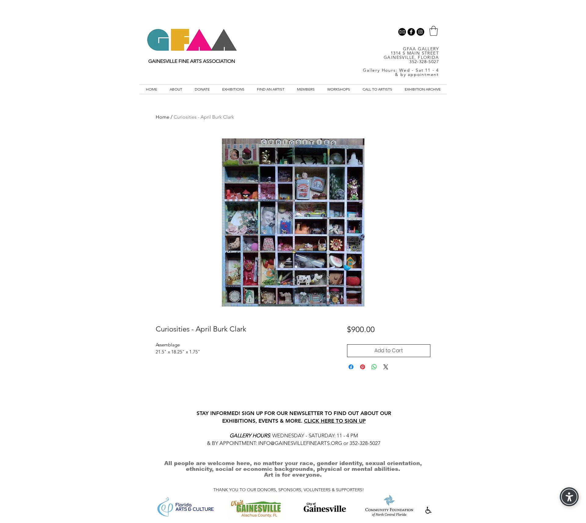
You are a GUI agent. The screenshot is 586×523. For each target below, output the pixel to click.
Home (162, 117)
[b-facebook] (411, 32)
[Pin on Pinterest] (362, 367)
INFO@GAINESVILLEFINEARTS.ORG (300, 443)
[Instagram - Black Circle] (420, 32)
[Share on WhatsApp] (374, 367)
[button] (433, 31)
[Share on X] (385, 367)
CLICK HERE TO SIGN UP (335, 421)
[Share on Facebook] (351, 367)
